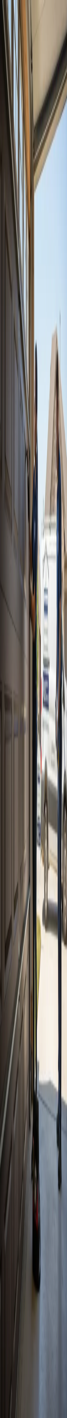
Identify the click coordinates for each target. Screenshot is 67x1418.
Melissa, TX (11, 1175)
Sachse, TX (11, 1163)
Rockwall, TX (12, 1137)
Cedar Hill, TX (12, 1172)
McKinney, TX (27, 1053)
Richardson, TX (13, 1121)
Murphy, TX (11, 1166)
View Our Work (28, 91)
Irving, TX (10, 1147)
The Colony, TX (13, 1156)
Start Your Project (11, 718)
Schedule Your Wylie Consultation (25, 1018)
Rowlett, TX (11, 1159)
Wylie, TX (10, 1134)
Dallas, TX (10, 1050)
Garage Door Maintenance (37, 1075)
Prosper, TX (11, 1169)
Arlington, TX (12, 1150)
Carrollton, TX (12, 1143)
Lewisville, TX (12, 1179)
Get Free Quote (10, 91)
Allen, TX (10, 1131)
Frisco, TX (13, 1053)
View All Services (47, 543)
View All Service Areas (16, 1058)
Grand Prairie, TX (14, 1153)
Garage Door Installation (37, 1072)
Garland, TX (32, 1050)
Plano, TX (21, 1050)
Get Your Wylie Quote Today (19, 543)
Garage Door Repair (15, 1072)
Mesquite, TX (12, 1140)
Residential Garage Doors (32, 1078)
